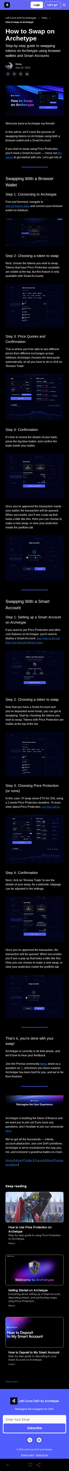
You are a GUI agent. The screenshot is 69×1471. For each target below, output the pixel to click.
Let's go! (52, 4)
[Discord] (39, 1440)
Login (37, 4)
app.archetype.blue (17, 206)
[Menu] (64, 4)
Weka (18, 64)
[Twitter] (30, 1440)
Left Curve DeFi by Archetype (20, 18)
